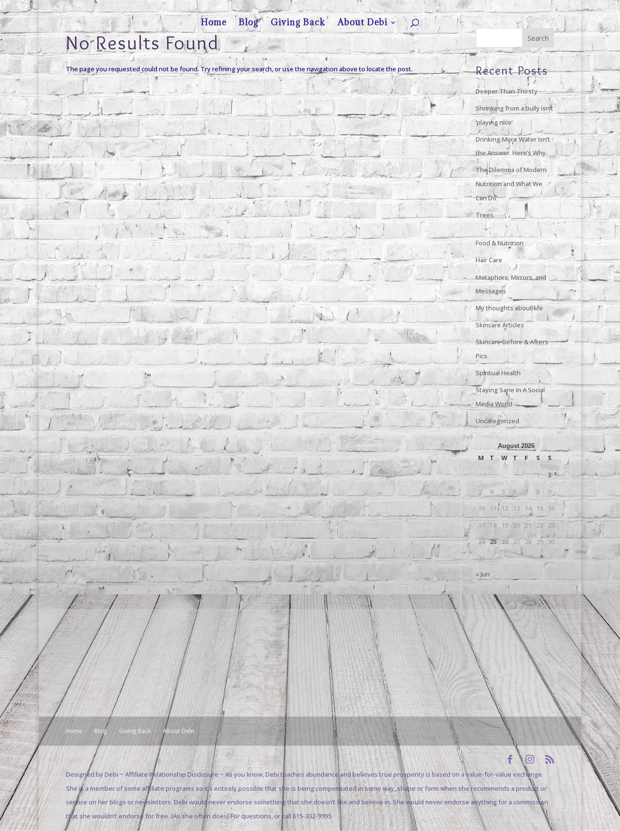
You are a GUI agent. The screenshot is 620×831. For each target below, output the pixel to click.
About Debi (531, 7)
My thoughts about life (509, 308)
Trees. (485, 214)
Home (449, 7)
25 (493, 541)
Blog (470, 7)
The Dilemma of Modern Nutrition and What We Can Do (511, 183)
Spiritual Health (498, 372)
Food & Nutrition (500, 243)
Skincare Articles (500, 324)
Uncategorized (497, 420)
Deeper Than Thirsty (507, 91)
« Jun (483, 574)
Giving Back (496, 7)
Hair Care (489, 260)
